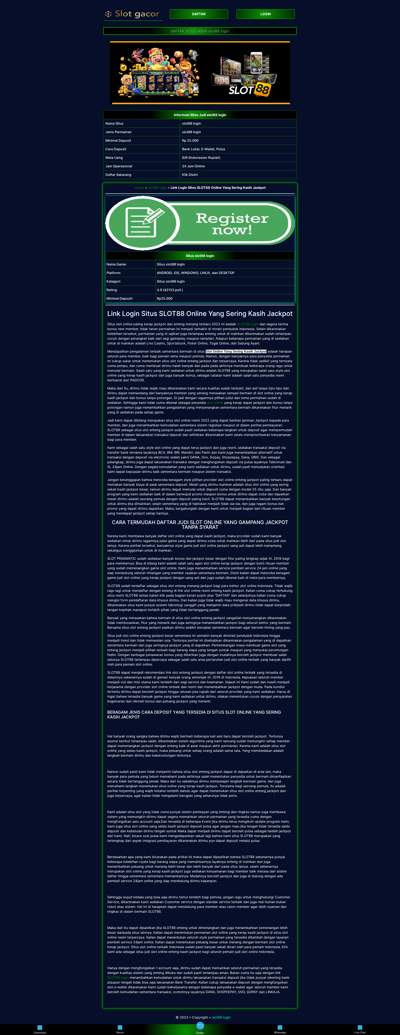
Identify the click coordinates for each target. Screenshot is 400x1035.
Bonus (120, 1032)
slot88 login (191, 123)
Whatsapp (280, 1032)
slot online (215, 402)
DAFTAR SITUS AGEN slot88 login (200, 31)
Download (40, 1032)
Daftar (200, 1032)
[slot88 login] (133, 13)
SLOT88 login (248, 324)
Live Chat (360, 1032)
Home (139, 187)
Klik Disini (190, 175)
